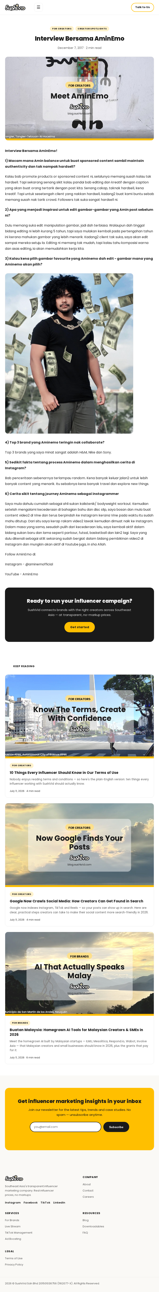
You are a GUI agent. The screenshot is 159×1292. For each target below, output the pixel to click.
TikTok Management (18, 1233)
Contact (88, 1191)
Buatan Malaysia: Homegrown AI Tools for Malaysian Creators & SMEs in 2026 (76, 1032)
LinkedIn (59, 1203)
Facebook (31, 1203)
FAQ (85, 1233)
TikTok (45, 1203)
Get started (79, 627)
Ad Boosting (13, 1239)
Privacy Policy (14, 1265)
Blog (86, 1220)
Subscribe (116, 1127)
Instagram (13, 1203)
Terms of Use (14, 1258)
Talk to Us (142, 7)
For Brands (20, 1022)
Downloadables (93, 1226)
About (87, 1184)
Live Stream (12, 1226)
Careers (88, 1197)
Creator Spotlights (92, 28)
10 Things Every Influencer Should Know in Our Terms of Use (64, 772)
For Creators (61, 28)
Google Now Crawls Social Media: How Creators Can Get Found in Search (76, 901)
